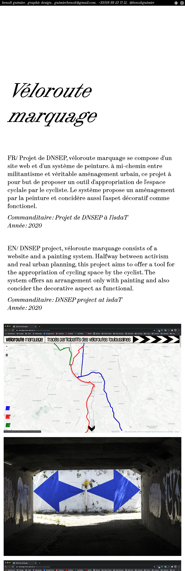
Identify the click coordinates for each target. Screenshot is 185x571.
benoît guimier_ (14, 2)
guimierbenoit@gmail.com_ (76, 2)
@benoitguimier (141, 2)
